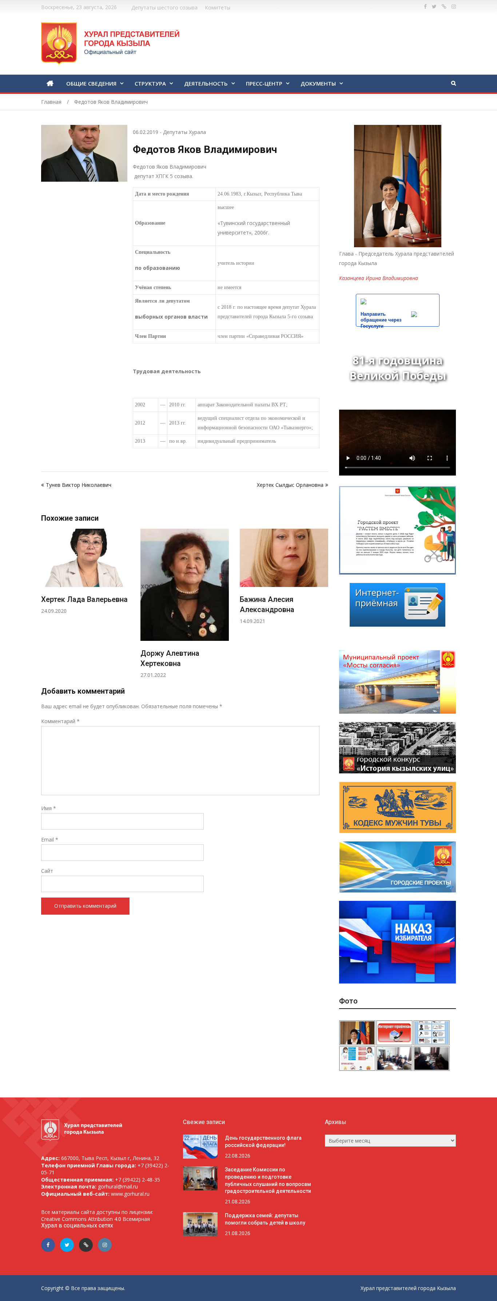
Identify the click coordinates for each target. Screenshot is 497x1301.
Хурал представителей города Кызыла (408, 1288)
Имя (48, 808)
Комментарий (60, 721)
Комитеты (217, 7)
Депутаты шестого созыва (164, 7)
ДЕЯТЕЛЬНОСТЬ (206, 83)
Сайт (47, 870)
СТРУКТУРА (150, 83)
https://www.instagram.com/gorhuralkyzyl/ (454, 6)
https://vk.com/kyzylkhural (444, 6)
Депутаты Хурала (184, 132)
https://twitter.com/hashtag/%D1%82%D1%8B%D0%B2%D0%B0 (434, 6)
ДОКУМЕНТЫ (318, 83)
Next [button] (323, 607)
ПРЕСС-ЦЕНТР (264, 83)
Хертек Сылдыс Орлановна (290, 484)
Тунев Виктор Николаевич (78, 484)
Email (49, 839)
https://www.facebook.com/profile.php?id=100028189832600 (425, 6)
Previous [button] (46, 607)
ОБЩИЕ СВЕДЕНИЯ (91, 83)
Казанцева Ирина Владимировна (378, 278)
